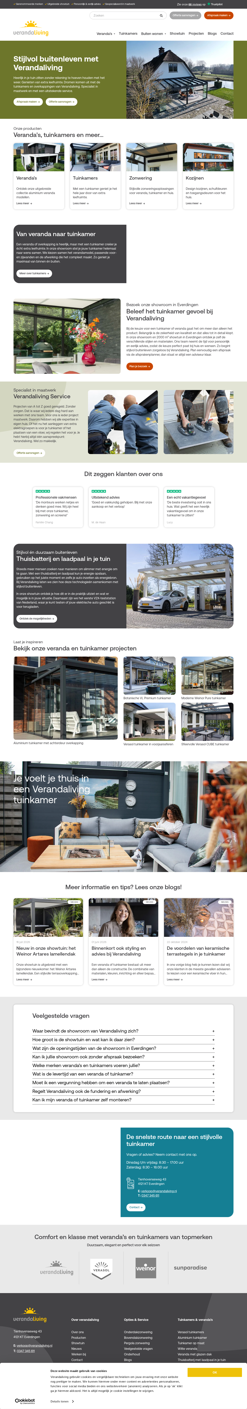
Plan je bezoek (138, 366)
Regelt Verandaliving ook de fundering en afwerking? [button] (123, 1091)
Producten (78, 1338)
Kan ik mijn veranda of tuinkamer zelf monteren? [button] (123, 1100)
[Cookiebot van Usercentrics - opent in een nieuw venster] (25, 1401)
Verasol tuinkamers (191, 1332)
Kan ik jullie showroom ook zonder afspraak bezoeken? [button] (123, 1056)
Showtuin (177, 33)
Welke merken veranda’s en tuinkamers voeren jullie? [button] (123, 1065)
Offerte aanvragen (184, 15)
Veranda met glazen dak (195, 1354)
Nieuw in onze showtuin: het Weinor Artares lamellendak (46, 951)
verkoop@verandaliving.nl (159, 1191)
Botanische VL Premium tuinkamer (147, 698)
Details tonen (60, 1401)
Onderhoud (132, 1354)
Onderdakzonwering (138, 1332)
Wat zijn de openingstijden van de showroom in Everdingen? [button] (123, 1048)
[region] (160, 422)
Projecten (196, 33)
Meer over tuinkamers (32, 273)
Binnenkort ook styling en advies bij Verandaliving (119, 951)
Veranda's (104, 34)
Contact (227, 33)
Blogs (212, 33)
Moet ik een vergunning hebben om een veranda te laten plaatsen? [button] (123, 1082)
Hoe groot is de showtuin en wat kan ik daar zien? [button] (123, 1039)
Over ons (77, 1332)
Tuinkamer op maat (191, 1343)
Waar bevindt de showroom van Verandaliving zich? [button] (123, 1031)
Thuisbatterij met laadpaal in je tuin (202, 1360)
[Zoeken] (161, 15)
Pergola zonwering (137, 1343)
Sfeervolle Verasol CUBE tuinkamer (205, 744)
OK (215, 1372)
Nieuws (76, 1349)
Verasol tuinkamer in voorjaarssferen (148, 744)
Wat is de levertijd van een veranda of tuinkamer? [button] (123, 1074)
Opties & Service (136, 1320)
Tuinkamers (128, 33)
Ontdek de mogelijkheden (35, 618)
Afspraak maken (217, 15)
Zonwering (140, 178)
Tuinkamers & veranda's (195, 1320)
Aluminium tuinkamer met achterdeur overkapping (48, 743)
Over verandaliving (85, 1320)
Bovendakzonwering (138, 1338)
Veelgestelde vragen (138, 1349)
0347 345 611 (150, 1195)
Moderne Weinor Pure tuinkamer (203, 698)
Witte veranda (187, 1349)
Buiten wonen (152, 34)
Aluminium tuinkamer (192, 1338)
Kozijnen (195, 178)
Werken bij (78, 1354)
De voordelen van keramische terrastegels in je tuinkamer (198, 951)
